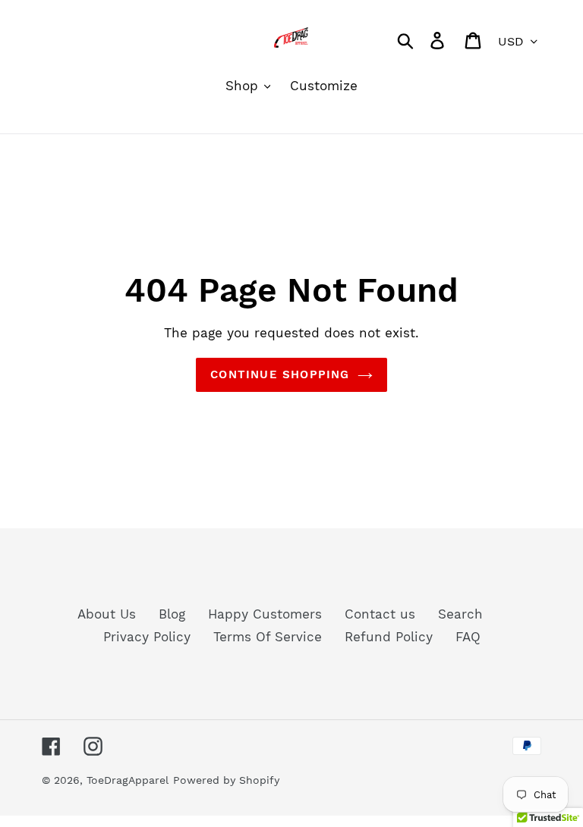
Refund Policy (389, 636)
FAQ (468, 636)
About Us (106, 614)
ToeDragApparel (128, 780)
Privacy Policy (147, 636)
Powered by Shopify (226, 780)
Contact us (380, 614)
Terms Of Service (267, 636)
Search (460, 614)
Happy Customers (265, 614)
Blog (172, 614)
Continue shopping (279, 374)
